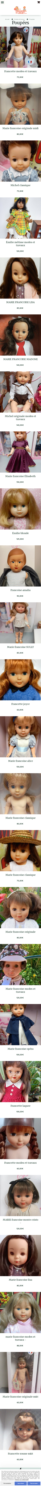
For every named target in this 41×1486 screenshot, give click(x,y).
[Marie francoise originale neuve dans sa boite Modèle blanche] (20, 623)
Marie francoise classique (20, 817)
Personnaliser (7, 1483)
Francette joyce (20, 704)
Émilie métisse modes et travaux (20, 244)
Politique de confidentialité (21, 1479)
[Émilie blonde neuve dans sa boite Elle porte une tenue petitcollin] (20, 509)
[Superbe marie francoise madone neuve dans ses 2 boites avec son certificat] (20, 335)
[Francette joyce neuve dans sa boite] (20, 680)
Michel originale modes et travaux (20, 418)
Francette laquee (20, 1105)
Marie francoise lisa (20, 1279)
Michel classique (20, 185)
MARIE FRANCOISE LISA (20, 302)
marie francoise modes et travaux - (20, 1338)
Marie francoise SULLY (20, 647)
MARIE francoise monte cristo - (20, 1221)
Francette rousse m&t (20, 1453)
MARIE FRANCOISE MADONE (20, 359)
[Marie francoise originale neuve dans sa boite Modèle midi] (20, 104)
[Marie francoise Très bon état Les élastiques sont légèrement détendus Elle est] (20, 964)
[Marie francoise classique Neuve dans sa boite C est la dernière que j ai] (20, 793)
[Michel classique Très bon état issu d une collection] (20, 161)
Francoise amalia (20, 590)
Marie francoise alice (20, 760)
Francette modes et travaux (20, 71)
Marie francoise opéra (20, 1048)
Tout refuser (20, 1483)
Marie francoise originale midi (20, 128)
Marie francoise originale (20, 931)
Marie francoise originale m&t (20, 1396)
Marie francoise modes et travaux (20, 990)
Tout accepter (34, 1483)
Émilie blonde (20, 533)
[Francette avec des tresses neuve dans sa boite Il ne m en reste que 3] (20, 1138)
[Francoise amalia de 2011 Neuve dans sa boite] (20, 566)
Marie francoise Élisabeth (20, 476)
